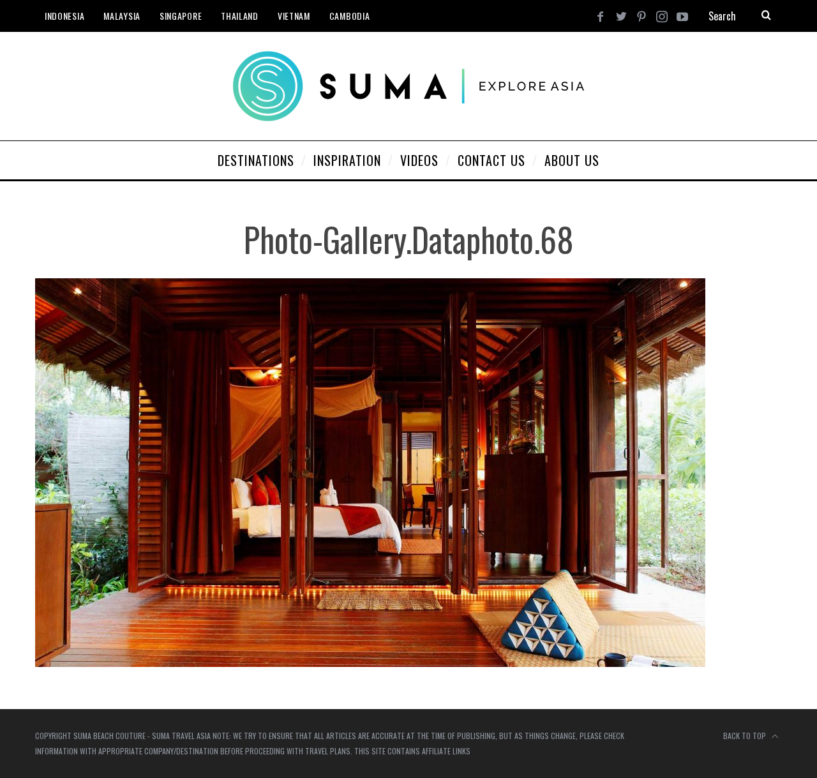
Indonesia (64, 15)
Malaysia (121, 15)
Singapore (181, 15)
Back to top (745, 735)
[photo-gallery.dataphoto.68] (370, 663)
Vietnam (294, 15)
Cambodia (349, 15)
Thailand (240, 15)
